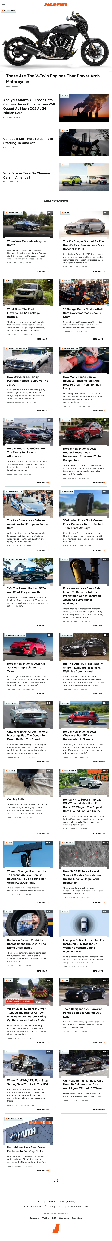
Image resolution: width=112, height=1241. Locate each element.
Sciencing (64, 1218)
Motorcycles (9, 10)
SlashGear (77, 1218)
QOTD (65, 165)
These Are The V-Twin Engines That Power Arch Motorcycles (53, 78)
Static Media (38, 1206)
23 (106, 980)
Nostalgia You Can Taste (17, 348)
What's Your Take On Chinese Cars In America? (26, 175)
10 (50, 560)
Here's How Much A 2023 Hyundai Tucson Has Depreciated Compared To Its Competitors (82, 454)
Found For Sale (70, 771)
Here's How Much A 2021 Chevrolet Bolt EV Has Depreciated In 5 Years (79, 735)
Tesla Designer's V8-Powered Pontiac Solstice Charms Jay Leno (82, 1012)
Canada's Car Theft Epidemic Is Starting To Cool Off (28, 141)
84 (50, 911)
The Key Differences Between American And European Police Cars (27, 524)
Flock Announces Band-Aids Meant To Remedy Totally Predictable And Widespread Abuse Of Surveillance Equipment (82, 596)
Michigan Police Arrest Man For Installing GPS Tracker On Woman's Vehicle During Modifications (83, 945)
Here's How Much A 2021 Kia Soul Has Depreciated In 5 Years (26, 667)
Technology (68, 492)
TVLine (45, 1218)
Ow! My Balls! (16, 799)
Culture (67, 280)
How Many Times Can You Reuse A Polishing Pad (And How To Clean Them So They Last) (82, 382)
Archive (51, 1202)
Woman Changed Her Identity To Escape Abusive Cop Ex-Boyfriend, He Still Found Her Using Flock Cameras (26, 877)
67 (50, 771)
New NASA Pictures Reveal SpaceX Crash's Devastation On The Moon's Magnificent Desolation (82, 877)
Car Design (68, 635)
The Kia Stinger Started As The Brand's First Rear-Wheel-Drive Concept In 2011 (83, 245)
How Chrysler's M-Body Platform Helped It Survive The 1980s (27, 380)
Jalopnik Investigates (16, 635)
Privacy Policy (68, 1202)
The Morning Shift (15, 1119)
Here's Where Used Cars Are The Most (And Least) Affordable (26, 452)
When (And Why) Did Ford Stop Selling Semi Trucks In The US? (27, 1082)
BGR (54, 1218)
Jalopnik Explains (15, 212)
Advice (10, 420)
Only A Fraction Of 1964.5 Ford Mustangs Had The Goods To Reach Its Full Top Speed (27, 735)
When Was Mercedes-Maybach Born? (27, 243)
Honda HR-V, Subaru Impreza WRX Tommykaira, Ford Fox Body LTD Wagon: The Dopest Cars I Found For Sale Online (82, 805)
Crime (66, 130)
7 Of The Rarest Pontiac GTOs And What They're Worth (26, 590)
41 (50, 980)
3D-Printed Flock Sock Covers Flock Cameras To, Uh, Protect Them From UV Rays (83, 524)
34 (50, 703)
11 (50, 348)
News (66, 96)
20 (106, 843)
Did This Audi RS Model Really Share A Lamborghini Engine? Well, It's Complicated (83, 667)
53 (106, 911)
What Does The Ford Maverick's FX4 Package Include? (23, 312)
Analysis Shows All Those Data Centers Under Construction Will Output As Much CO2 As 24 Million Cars (29, 106)
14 (106, 492)
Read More (42, 271)
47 (50, 1119)
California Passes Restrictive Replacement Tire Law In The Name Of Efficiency (26, 943)
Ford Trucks (12, 1052)
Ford (9, 280)
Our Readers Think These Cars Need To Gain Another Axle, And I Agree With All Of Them (83, 1084)
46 (106, 560)
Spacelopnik (68, 842)
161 (49, 843)
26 (106, 1052)
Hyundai (67, 420)
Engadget (34, 1218)
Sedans (66, 212)
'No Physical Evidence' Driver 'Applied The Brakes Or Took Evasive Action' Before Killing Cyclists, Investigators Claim (26, 1014)
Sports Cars (12, 703)
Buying (66, 703)
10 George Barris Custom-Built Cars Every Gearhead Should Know (83, 312)
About (38, 1202)
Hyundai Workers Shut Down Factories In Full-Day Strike (26, 1149)
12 (50, 492)
